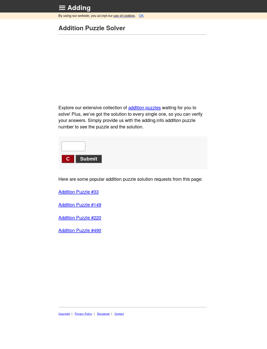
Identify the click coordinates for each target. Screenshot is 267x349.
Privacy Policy (83, 314)
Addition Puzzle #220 (79, 217)
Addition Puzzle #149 (79, 204)
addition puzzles (144, 107)
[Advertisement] (133, 66)
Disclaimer (103, 314)
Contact (119, 314)
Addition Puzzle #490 (79, 230)
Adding (79, 7)
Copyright (64, 314)
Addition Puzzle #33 (78, 191)
